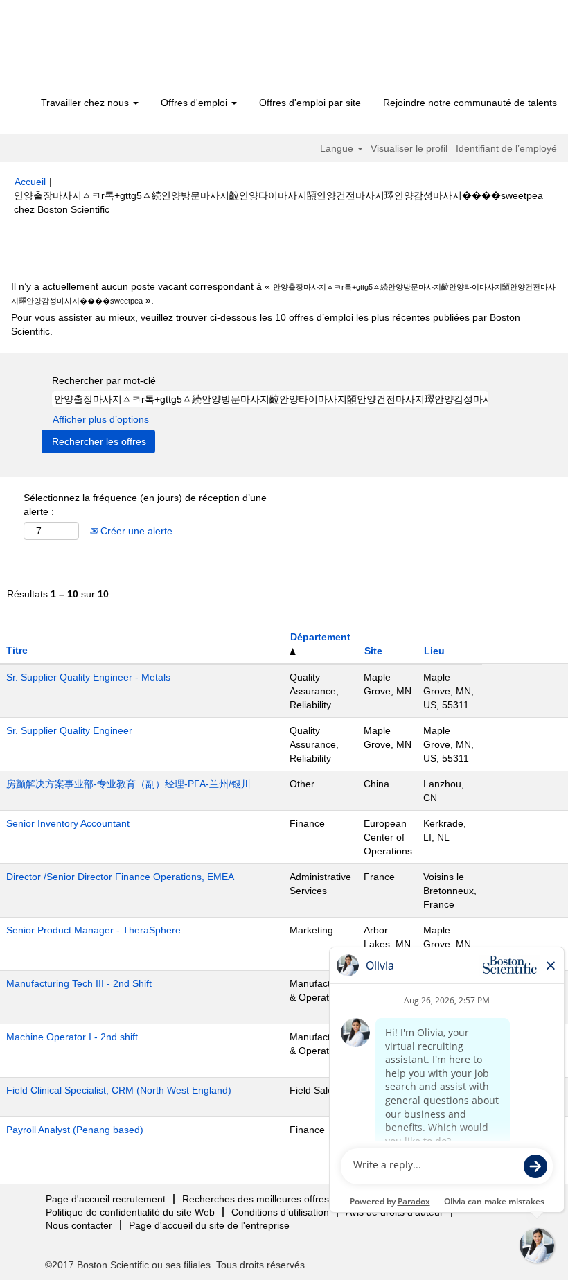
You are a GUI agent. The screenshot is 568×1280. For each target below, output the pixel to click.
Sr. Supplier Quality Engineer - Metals (88, 677)
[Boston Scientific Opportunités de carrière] (93, 50)
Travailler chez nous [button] (86, 102)
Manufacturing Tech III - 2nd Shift (79, 983)
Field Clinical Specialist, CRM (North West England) (118, 1090)
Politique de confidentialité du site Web (130, 1212)
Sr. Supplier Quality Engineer (69, 730)
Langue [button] (338, 148)
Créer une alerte (135, 530)
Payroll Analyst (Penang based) (74, 1129)
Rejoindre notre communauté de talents (470, 102)
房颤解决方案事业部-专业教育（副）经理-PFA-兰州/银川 (128, 783)
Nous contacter (79, 1225)
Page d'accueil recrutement (106, 1198)
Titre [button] (17, 650)
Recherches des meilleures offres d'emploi (275, 1198)
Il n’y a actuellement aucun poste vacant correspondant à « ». (283, 293)
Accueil (30, 181)
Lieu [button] (434, 650)
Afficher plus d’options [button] (101, 419)
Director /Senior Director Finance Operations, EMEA (120, 876)
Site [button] (373, 650)
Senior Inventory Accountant (68, 823)
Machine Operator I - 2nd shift (72, 1036)
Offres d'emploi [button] (195, 102)
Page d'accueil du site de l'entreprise (209, 1225)
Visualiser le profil (409, 148)
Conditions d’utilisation (280, 1212)
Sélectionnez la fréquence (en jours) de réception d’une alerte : (145, 504)
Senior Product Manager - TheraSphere (93, 930)
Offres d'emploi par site (310, 102)
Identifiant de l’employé (506, 148)
